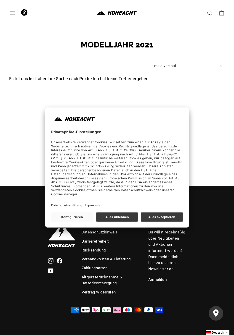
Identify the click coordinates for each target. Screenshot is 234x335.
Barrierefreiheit (95, 241)
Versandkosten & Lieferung (106, 259)
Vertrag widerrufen (99, 292)
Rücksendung (94, 250)
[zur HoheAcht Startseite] (117, 13)
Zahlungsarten (95, 268)
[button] (24, 13)
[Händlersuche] (216, 313)
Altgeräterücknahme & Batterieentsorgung (102, 280)
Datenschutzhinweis (100, 232)
